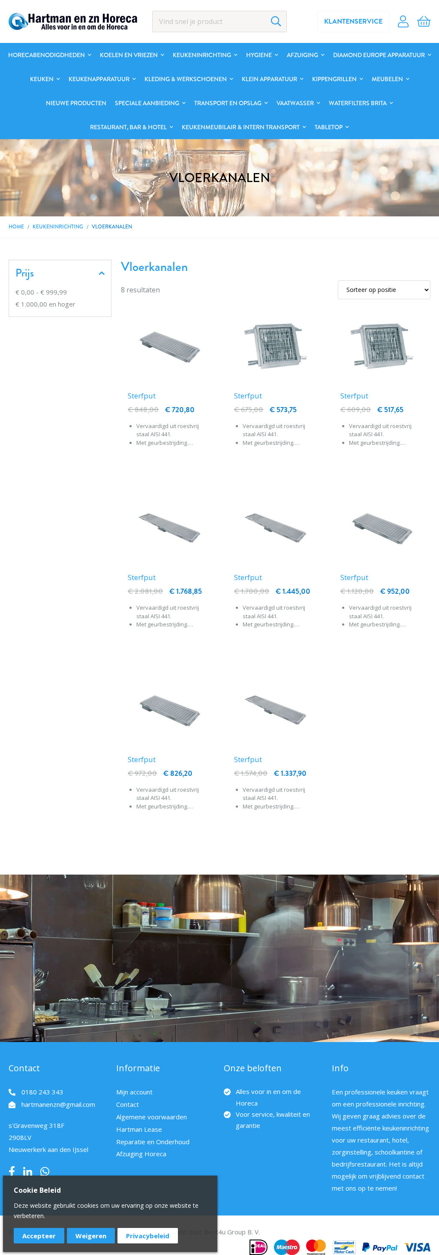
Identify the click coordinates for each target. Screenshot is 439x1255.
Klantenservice (353, 21)
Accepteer (39, 1235)
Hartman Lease (139, 1129)
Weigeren (90, 1235)
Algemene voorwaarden (151, 1116)
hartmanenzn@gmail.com (58, 1104)
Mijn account (134, 1092)
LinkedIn (27, 1172)
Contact (127, 1104)
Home (16, 227)
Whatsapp (44, 1172)
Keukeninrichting (58, 227)
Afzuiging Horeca (141, 1153)
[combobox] (219, 21)
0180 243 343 (42, 1092)
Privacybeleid (147, 1235)
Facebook (12, 1172)
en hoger (45, 304)
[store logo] (73, 21)
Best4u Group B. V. (232, 1232)
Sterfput (142, 396)
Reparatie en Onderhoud (152, 1141)
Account (403, 21)
